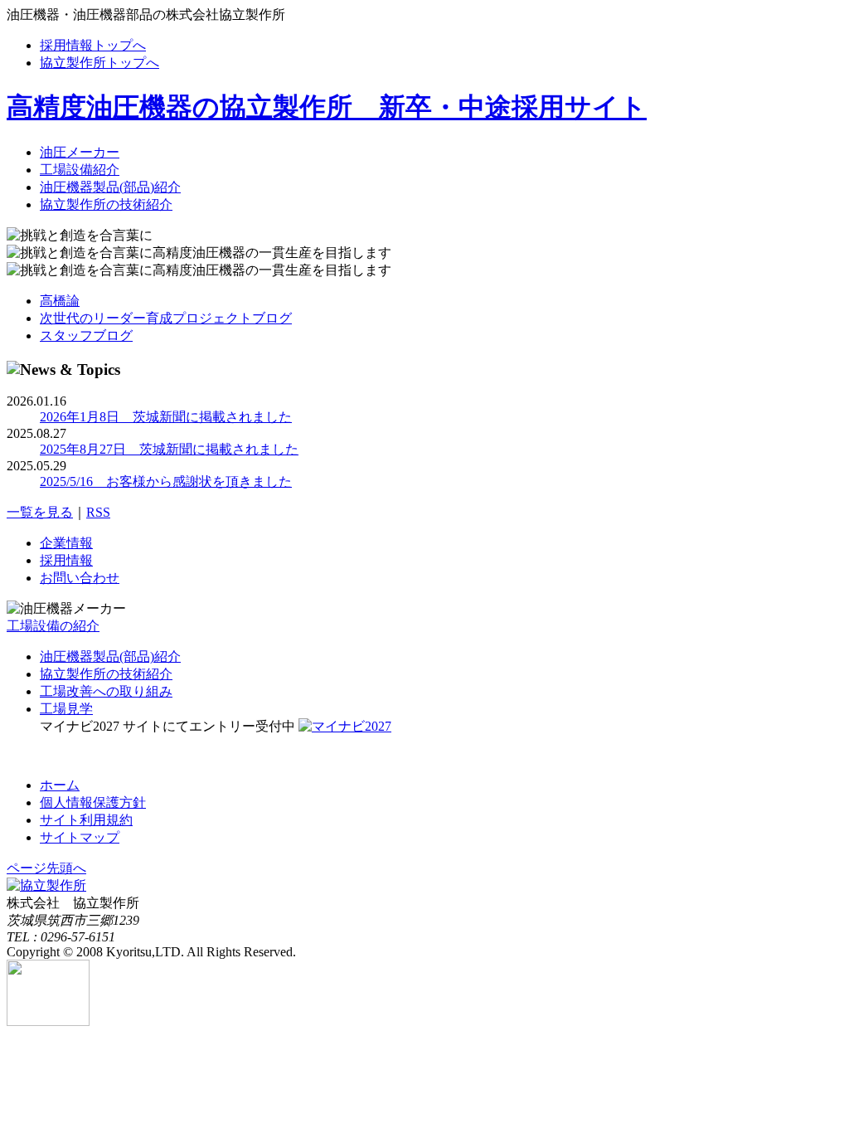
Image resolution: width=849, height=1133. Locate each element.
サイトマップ (79, 837)
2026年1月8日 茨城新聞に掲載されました (166, 417)
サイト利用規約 (86, 820)
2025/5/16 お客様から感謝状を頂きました (166, 481)
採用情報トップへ (93, 45)
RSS (98, 512)
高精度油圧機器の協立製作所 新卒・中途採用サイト (327, 107)
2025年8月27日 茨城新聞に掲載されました (169, 449)
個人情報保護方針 (93, 802)
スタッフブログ (86, 335)
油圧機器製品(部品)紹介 (110, 187)
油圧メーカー (79, 152)
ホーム (60, 785)
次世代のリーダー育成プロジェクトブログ (166, 318)
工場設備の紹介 (53, 626)
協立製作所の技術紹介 (106, 204)
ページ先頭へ (46, 868)
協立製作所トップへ (99, 63)
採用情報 (66, 560)
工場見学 (66, 709)
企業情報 (66, 543)
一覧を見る (40, 512)
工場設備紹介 (79, 170)
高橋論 (60, 301)
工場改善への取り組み (106, 691)
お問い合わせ (79, 578)
